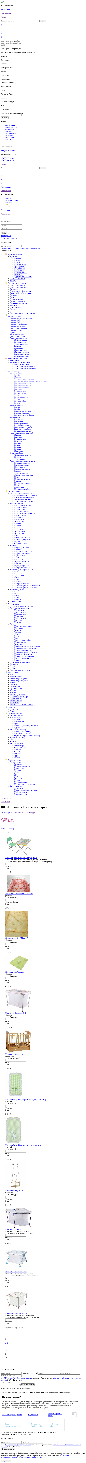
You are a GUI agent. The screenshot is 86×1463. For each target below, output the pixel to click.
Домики (17, 772)
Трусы (16, 756)
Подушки (13, 295)
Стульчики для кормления (24, 379)
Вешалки (17, 481)
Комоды (13, 281)
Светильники (19, 459)
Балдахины (14, 289)
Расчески (17, 525)
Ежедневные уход (17, 503)
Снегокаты (18, 788)
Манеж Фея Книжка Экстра (16, 1272)
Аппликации (19, 487)
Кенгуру (17, 750)
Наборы (13, 668)
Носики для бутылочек (23, 654)
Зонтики (17, 346)
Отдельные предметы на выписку (27, 736)
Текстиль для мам (16, 744)
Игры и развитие (14, 673)
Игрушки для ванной (22, 553)
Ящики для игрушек (22, 413)
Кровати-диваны (20, 273)
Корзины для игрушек (22, 411)
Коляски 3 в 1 (15, 322)
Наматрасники (15, 307)
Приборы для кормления (19, 608)
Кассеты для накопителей (24, 497)
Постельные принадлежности (19, 283)
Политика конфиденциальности (13, 1425)
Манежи (17, 377)
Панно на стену (20, 467)
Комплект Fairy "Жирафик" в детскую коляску (23, 1145)
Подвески (13, 685)
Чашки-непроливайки (22, 640)
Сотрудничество (11, 129)
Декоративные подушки (23, 475)
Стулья (17, 399)
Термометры (19, 521)
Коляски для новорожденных (21, 318)
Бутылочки (14, 664)
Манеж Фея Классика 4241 (15, 1013)
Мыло (16, 572)
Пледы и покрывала (17, 301)
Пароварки (18, 616)
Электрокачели (20, 391)
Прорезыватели (20, 515)
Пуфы (16, 477)
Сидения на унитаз (21, 543)
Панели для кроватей (22, 483)
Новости (8, 131)
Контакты (9, 139)
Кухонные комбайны (22, 618)
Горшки (17, 541)
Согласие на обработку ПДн (36, 1425)
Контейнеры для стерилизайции (26, 658)
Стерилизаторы (20, 612)
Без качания (18, 275)
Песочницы (18, 776)
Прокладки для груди (22, 505)
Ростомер (18, 471)
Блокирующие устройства (24, 427)
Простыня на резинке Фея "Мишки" (19, 894)
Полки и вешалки (21, 397)
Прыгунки (18, 441)
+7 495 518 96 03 (7, 158)
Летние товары (15, 762)
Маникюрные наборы (22, 537)
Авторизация (6, 13)
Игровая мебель (20, 401)
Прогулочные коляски (18, 328)
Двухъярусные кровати (23, 277)
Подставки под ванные (23, 551)
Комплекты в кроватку (18, 285)
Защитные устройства (22, 429)
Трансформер (19, 267)
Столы (16, 395)
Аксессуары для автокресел (20, 362)
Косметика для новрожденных (21, 570)
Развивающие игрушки (19, 681)
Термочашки (19, 644)
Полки (16, 485)
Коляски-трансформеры (19, 324)
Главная (4, 812)
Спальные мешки (16, 299)
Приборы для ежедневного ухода (22, 493)
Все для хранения (16, 405)
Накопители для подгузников (25, 495)
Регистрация (6, 9)
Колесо (17, 263)
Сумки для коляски (21, 344)
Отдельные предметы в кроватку (22, 313)
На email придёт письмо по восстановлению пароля (20, 248)
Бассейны (18, 778)
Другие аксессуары (21, 356)
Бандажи (17, 758)
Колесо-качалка (20, 265)
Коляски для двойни (17, 326)
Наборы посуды (20, 642)
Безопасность (15, 417)
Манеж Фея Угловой (13, 1229)
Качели (17, 445)
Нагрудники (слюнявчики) (20, 662)
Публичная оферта (54, 1425)
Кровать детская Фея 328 (14, 1054)
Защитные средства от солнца (25, 588)
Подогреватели (20, 610)
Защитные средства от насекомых (27, 586)
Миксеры (18, 622)
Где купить (9, 135)
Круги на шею (19, 555)
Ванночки (18, 549)
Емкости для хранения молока (25, 648)
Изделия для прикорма (23, 626)
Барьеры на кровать (21, 423)
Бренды (8, 198)
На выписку (14, 709)
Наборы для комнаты (22, 479)
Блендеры (18, 620)
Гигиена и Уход (14, 491)
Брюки (16, 723)
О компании (10, 125)
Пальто (17, 719)
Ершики (17, 660)
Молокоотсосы (20, 614)
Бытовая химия (16, 602)
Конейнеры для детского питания (27, 646)
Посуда (12, 624)
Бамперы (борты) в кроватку (21, 293)
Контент (8, 202)
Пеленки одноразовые (22, 539)
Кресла (17, 403)
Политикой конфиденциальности (18, 1378)
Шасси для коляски (17, 334)
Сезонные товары (14, 760)
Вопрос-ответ (10, 133)
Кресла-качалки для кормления (21, 606)
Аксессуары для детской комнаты (22, 461)
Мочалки (17, 564)
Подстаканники (20, 342)
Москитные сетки (21, 350)
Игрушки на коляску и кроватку (22, 705)
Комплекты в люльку (18, 287)
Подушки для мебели (22, 489)
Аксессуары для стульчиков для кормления (30, 381)
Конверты (11, 707)
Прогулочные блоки (17, 336)
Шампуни (18, 574)
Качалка (17, 261)
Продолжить (6, 1461)
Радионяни (18, 421)
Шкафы (17, 375)
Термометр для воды (22, 562)
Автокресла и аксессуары (17, 358)
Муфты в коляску (21, 340)
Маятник (17, 259)
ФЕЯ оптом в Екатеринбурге (25, 812)
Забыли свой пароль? (9, 238)
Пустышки (18, 517)
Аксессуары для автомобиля (25, 368)
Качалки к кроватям (22, 463)
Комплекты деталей (21, 465)
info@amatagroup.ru (8, 151)
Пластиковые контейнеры (24, 415)
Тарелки (17, 632)
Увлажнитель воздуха (22, 455)
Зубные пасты (19, 533)
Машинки (13, 675)
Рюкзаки (17, 754)
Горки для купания (21, 566)
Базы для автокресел (22, 364)
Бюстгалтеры (19, 746)
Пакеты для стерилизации (24, 656)
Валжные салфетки (21, 511)
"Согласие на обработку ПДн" (31, 1457)
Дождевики (18, 348)
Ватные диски (19, 509)
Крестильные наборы (18, 738)
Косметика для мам (17, 590)
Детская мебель (16, 373)
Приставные (19, 271)
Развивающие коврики (18, 679)
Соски (12, 666)
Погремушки (15, 687)
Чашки (16, 638)
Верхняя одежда (16, 717)
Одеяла (12, 297)
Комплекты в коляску (22, 354)
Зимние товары (16, 786)
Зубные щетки (19, 531)
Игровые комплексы (22, 766)
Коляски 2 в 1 (15, 320)
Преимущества (11, 127)
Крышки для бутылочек (23, 650)
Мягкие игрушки (16, 677)
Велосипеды (19, 768)
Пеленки (13, 309)
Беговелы (18, 764)
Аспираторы (19, 529)
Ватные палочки (20, 507)
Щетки (17, 527)
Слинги (17, 752)
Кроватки (13, 257)
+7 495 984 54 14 (7, 160)
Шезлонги (18, 389)
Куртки (17, 727)
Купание (13, 545)
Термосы (17, 630)
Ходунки (17, 443)
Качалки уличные (21, 782)
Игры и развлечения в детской (21, 433)
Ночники (17, 457)
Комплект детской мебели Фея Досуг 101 (21, 858)
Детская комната (14, 371)
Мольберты (18, 451)
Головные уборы (16, 715)
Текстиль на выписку (18, 729)
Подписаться (33, 1415)
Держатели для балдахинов (20, 291)
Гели (16, 594)
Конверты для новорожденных (26, 725)
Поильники (18, 628)
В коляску (13, 711)
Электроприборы (16, 453)
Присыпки (18, 582)
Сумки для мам (20, 748)
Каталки (17, 449)
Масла (16, 578)
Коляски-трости (16, 330)
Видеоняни (18, 419)
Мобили (13, 683)
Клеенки (13, 311)
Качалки (17, 447)
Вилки (16, 636)
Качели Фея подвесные (14, 1191)
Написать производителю (12, 1415)
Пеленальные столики (22, 383)
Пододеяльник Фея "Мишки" (16, 938)
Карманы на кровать (22, 469)
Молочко (17, 600)
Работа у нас (10, 137)
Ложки (17, 634)
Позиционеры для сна (18, 303)
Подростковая (19, 269)
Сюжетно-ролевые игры (19, 697)
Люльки (13, 332)
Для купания (19, 576)
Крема (16, 580)
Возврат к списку (7, 829)
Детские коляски (14, 316)
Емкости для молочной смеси (25, 652)
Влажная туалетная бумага (24, 513)
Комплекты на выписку (23, 734)
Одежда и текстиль (15, 713)
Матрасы (13, 305)
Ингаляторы (19, 519)
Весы (16, 535)
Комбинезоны (19, 721)
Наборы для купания (22, 568)
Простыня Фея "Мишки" (14, 972)
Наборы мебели (20, 393)
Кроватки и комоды (15, 255)
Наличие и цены (11, 200)
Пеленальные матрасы (22, 385)
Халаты (17, 557)
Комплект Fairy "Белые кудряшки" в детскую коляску (25, 1100)
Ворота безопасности (22, 425)
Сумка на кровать (21, 473)
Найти (43, 21)
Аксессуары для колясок (19, 338)
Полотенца (18, 560)
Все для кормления (15, 604)
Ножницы (18, 523)
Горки (16, 774)
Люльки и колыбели (17, 279)
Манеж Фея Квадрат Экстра (16, 1313)
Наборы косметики (21, 584)
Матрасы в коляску (21, 352)
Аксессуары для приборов (24, 501)
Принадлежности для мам (20, 670)
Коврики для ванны (21, 547)
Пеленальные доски (22, 387)
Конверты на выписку (22, 732)
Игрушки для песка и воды (24, 784)
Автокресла (14, 360)
